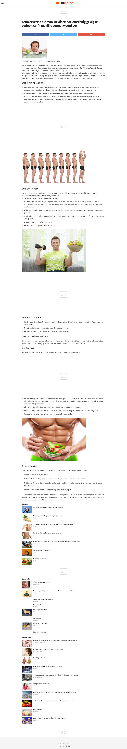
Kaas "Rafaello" (38, 709)
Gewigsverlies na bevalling (41, 684)
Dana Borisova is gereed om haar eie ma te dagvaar (49, 718)
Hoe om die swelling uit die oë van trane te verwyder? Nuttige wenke (55, 641)
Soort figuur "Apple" (39, 658)
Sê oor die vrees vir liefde (41, 582)
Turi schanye (37, 618)
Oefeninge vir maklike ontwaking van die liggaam (48, 507)
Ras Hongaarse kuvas (40, 610)
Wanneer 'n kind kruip (40, 623)
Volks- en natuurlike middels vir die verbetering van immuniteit (53, 701)
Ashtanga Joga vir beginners (42, 550)
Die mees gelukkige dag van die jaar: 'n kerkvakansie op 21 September (55, 591)
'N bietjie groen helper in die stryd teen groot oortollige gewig (53, 524)
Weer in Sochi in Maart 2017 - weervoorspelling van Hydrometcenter (55, 692)
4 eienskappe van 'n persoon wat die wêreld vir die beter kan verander (55, 675)
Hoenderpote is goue (40, 632)
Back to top (63, 740)
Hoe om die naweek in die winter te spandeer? (48, 666)
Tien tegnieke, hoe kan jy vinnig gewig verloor (47, 533)
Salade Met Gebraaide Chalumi (43, 599)
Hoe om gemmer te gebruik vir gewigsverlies (47, 516)
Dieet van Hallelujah (39, 559)
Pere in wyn (37, 604)
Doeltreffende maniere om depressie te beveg (48, 649)
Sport (23, 17)
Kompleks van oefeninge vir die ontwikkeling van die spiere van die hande (56, 542)
